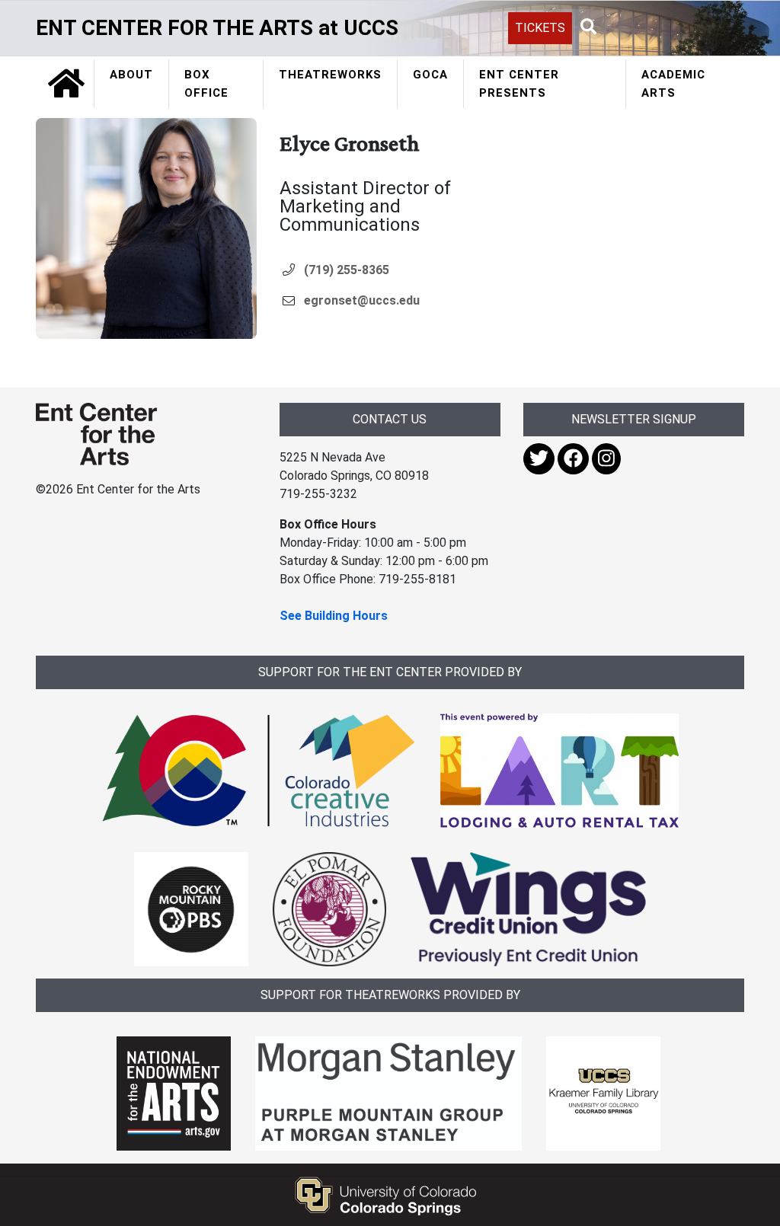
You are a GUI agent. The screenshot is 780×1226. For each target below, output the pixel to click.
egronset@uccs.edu (362, 300)
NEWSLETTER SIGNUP (633, 419)
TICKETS (540, 28)
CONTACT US (390, 419)
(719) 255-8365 (346, 270)
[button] (588, 27)
